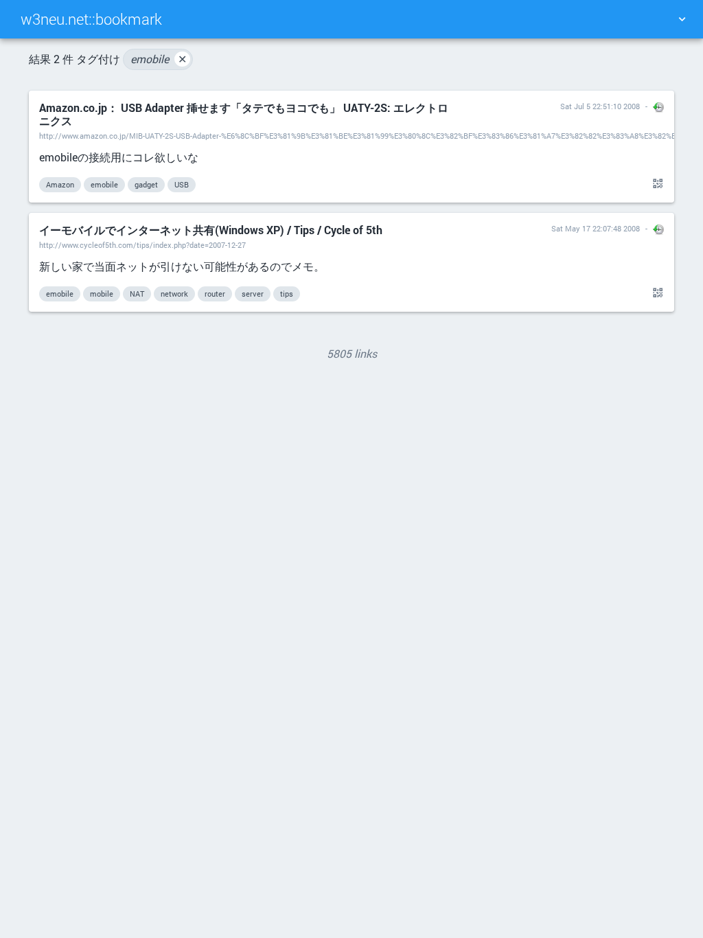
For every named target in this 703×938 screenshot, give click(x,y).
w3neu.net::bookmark (91, 19)
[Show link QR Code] (655, 184)
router (215, 293)
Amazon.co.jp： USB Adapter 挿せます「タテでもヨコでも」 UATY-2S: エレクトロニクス (243, 114)
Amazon (60, 184)
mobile (101, 293)
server (253, 293)
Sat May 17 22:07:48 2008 (595, 228)
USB (181, 184)
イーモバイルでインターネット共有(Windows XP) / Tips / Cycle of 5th (210, 229)
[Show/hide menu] (682, 19)
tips (286, 293)
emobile (158, 59)
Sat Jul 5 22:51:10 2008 (600, 106)
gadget (146, 184)
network (174, 293)
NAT (137, 293)
